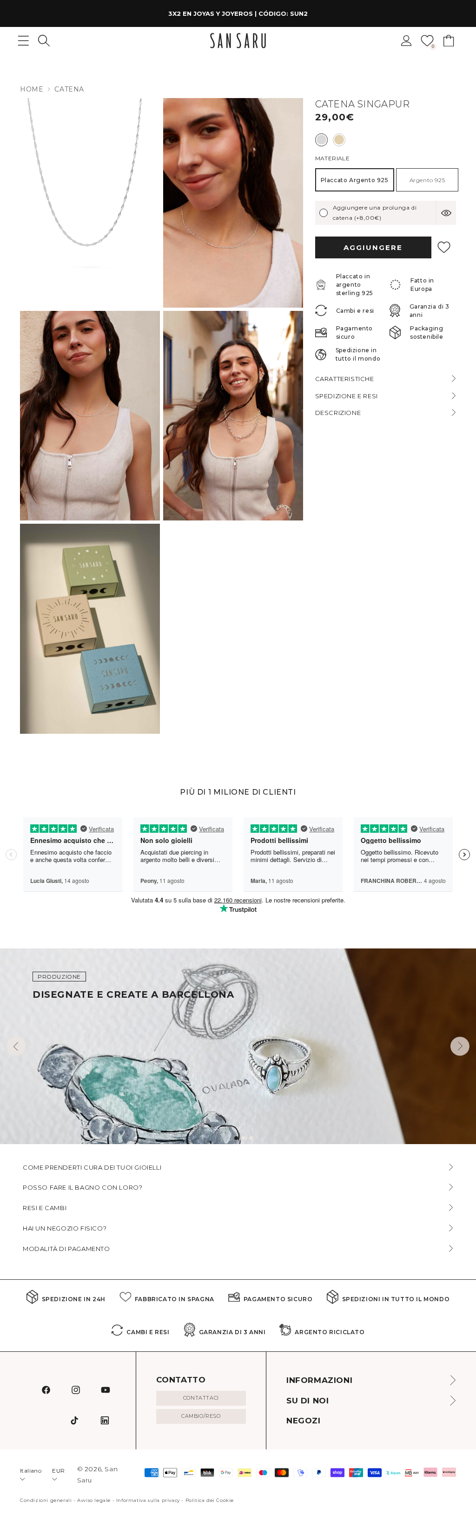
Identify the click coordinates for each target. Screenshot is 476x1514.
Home (31, 89)
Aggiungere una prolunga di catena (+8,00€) (375, 212)
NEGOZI (303, 1420)
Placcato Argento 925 (355, 180)
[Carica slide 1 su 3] (236, 1138)
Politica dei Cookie (209, 1500)
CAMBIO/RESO (201, 1416)
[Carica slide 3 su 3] (251, 1138)
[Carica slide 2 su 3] (243, 1138)
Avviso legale (94, 1500)
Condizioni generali (46, 1500)
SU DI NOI (307, 1400)
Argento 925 (427, 180)
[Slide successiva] (460, 1046)
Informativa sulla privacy (148, 1500)
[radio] (321, 139)
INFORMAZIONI (319, 1380)
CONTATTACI (201, 1398)
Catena (69, 89)
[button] (44, 40)
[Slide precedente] (16, 1046)
